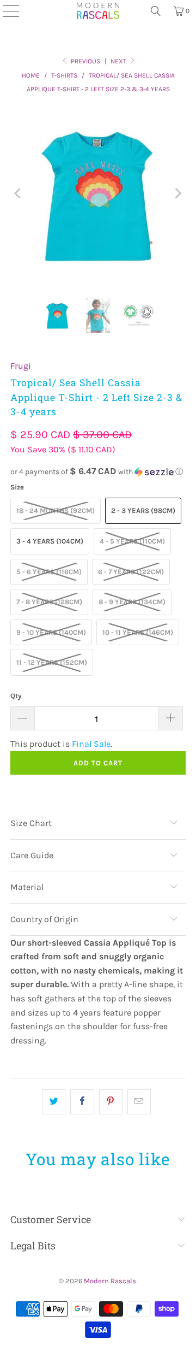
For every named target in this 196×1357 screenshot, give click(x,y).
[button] (98, 472)
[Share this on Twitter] (53, 1101)
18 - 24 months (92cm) (55, 510)
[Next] (177, 193)
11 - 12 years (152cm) (51, 662)
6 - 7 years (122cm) (131, 572)
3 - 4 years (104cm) (49, 541)
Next (119, 61)
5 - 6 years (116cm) (49, 572)
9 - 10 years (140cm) (51, 632)
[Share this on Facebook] (82, 1101)
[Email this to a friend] (139, 1101)
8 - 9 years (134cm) (132, 602)
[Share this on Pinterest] (110, 1101)
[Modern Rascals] (98, 11)
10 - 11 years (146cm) (137, 632)
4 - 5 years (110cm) (132, 541)
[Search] (155, 11)
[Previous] (18, 193)
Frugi (20, 366)
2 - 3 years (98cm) (143, 510)
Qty (16, 696)
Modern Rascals (110, 1281)
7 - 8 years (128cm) (49, 602)
